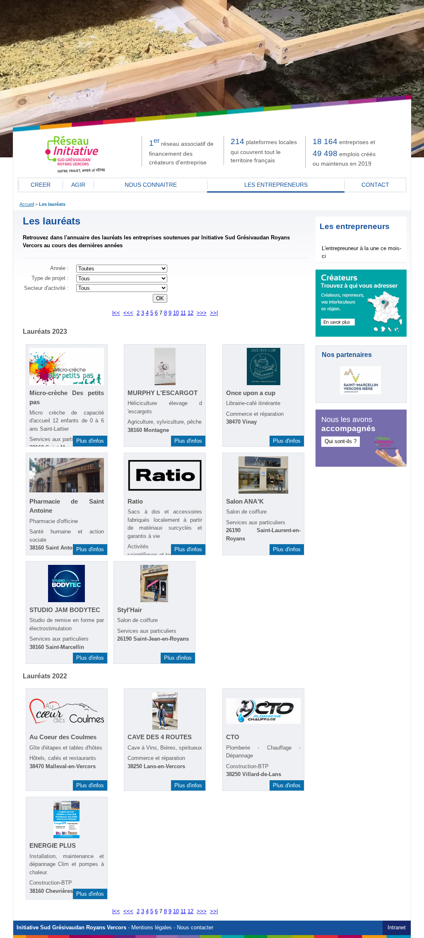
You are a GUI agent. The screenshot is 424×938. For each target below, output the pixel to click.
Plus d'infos (90, 441)
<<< (128, 313)
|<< (116, 313)
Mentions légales (151, 928)
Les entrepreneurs (276, 184)
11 (183, 313)
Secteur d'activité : (46, 288)
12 (190, 313)
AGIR (78, 184)
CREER (41, 184)
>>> (202, 313)
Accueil (26, 204)
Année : (59, 268)
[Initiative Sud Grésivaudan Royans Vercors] (75, 171)
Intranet (397, 928)
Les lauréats (52, 204)
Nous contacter (195, 928)
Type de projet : (50, 278)
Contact (375, 184)
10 (176, 313)
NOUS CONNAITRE (151, 184)
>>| (214, 313)
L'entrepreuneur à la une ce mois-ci (361, 252)
